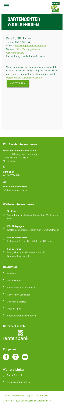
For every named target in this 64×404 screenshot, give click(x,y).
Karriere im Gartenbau (19, 295)
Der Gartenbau (14, 280)
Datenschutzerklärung (14, 395)
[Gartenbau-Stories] (4, 301)
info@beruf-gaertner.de (15, 190)
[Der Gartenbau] (4, 280)
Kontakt (44, 395)
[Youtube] (25, 357)
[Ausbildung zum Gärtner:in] (4, 287)
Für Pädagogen (15, 226)
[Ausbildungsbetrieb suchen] (4, 315)
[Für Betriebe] (4, 252)
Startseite (12, 273)
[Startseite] (4, 273)
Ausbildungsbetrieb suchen (21, 316)
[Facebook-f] (6, 357)
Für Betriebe (14, 248)
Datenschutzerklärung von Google (24, 78)
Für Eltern (12, 211)
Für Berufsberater (17, 237)
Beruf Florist (13, 375)
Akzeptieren (17, 83)
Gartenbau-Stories (16, 302)
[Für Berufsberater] (4, 239)
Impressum (32, 395)
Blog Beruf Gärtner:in (18, 382)
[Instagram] (15, 357)
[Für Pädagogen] (4, 228)
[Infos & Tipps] (4, 308)
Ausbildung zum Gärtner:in (21, 287)
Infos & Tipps (14, 309)
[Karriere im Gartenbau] (4, 294)
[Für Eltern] (4, 215)
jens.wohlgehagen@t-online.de (30, 45)
